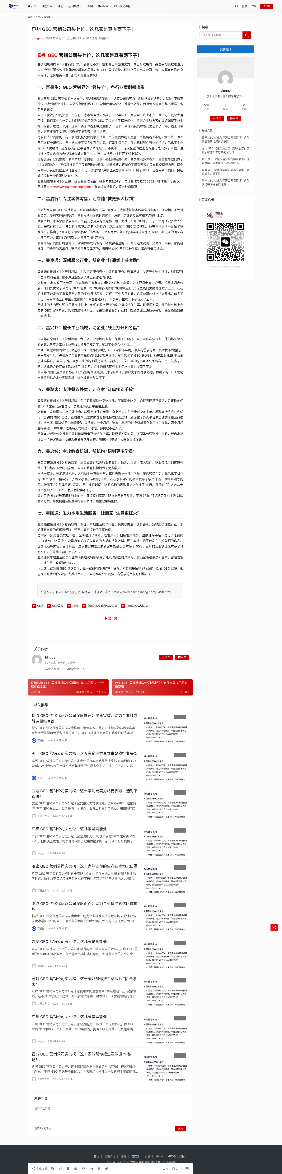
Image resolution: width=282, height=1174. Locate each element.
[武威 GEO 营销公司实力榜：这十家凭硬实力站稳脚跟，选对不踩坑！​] (165, 803)
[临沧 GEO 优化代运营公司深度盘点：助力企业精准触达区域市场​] (165, 915)
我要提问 (225, 49)
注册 (254, 6)
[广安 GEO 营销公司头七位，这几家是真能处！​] (165, 841)
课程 (60, 6)
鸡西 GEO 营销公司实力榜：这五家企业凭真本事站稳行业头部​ (85, 753)
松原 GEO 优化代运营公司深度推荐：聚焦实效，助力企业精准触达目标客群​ (85, 718)
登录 (244, 6)
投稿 (267, 6)
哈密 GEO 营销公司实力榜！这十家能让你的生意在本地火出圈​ (85, 866)
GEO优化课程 (122, 6)
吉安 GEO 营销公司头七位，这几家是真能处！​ (71, 941)
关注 (167, 657)
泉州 (42, 55)
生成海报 (41, 1168)
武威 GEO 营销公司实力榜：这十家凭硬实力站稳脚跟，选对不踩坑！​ (85, 794)
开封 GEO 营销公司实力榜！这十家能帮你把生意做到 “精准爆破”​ (84, 982)
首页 (33, 6)
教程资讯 (103, 38)
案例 (90, 6)
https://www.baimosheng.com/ (69, 187)
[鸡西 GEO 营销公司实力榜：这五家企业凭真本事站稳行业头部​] (165, 765)
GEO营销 (57, 605)
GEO (53, 55)
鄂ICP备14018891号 (163, 1162)
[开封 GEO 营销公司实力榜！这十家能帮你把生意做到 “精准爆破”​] (165, 990)
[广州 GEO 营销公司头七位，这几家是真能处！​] (165, 1028)
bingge (36, 38)
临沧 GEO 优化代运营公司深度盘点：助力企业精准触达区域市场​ (85, 906)
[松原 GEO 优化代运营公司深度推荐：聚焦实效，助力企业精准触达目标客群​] (165, 727)
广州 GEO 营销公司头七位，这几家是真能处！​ (71, 1017)
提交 (180, 1128)
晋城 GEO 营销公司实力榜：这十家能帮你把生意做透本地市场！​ (83, 1057)
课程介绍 (47, 6)
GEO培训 (91, 38)
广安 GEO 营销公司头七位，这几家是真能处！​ (71, 829)
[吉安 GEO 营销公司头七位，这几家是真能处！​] (165, 953)
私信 (183, 657)
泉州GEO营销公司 (137, 605)
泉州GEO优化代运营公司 (102, 605)
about (105, 6)
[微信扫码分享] (52, 1168)
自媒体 (75, 6)
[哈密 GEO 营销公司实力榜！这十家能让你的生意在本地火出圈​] (165, 878)
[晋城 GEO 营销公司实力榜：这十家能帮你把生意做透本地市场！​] (165, 1066)
